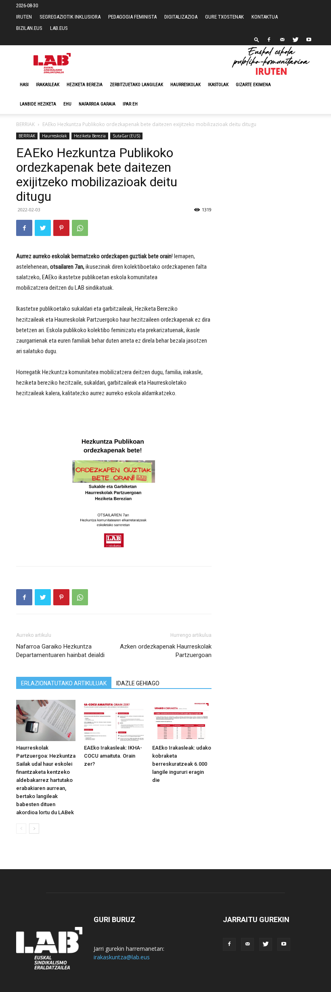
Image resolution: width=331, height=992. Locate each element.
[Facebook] (269, 39)
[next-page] (34, 829)
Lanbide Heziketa (38, 104)
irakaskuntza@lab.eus (122, 957)
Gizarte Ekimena (253, 84)
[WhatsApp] (80, 228)
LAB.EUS (59, 28)
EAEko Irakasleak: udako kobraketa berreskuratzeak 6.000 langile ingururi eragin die (181, 764)
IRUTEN (24, 17)
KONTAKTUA (264, 17)
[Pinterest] (61, 228)
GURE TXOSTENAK (224, 17)
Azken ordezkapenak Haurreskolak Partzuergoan (166, 651)
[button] (257, 39)
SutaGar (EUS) (126, 136)
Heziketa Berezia (85, 84)
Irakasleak (47, 84)
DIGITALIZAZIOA (180, 17)
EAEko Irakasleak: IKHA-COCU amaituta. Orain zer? (113, 756)
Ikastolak (218, 84)
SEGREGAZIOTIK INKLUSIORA (70, 17)
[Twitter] (295, 39)
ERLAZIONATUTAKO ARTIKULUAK (64, 683)
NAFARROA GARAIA (97, 104)
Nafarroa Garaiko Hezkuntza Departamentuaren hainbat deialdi (60, 651)
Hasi (24, 84)
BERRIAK (25, 124)
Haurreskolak (185, 84)
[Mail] (282, 39)
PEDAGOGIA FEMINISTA (132, 17)
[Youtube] (309, 39)
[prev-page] (21, 829)
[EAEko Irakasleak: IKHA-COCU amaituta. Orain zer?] (113, 720)
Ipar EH (130, 104)
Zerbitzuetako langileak (136, 84)
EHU (67, 104)
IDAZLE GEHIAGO (137, 683)
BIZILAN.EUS (29, 28)
